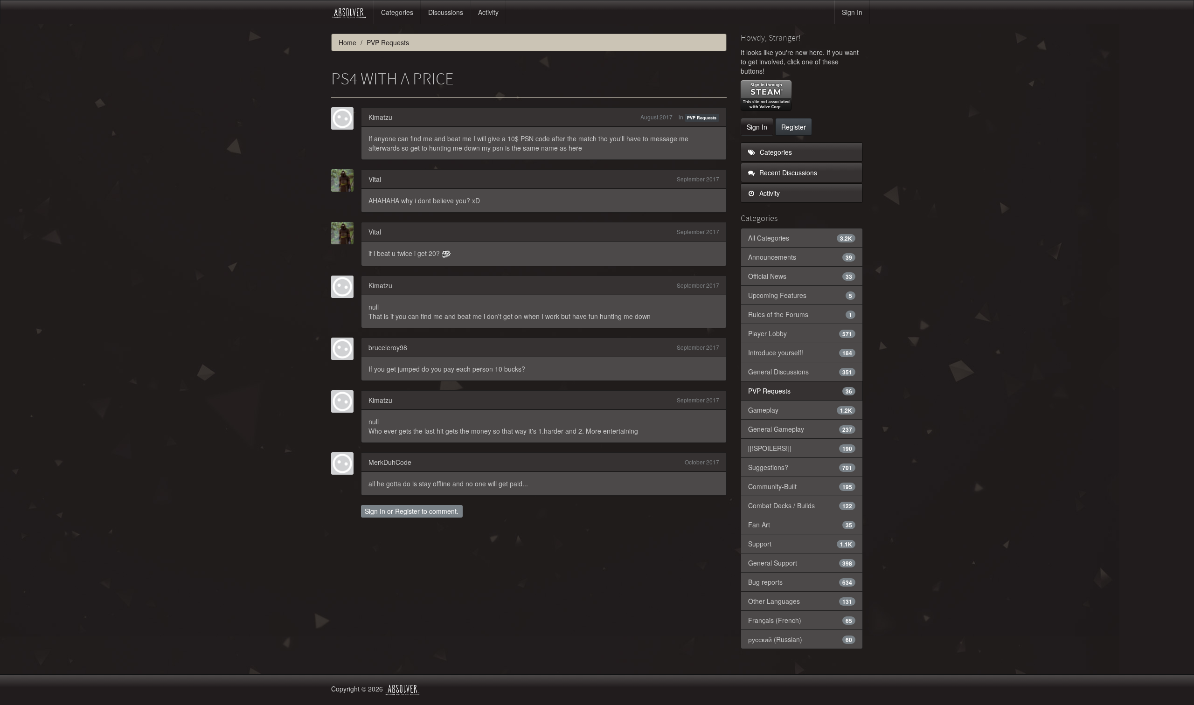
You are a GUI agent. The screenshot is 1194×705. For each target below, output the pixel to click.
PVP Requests (701, 118)
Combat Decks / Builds (800, 505)
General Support (800, 562)
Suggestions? (800, 467)
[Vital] (345, 180)
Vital (374, 179)
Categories (397, 12)
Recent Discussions (787, 172)
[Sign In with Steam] (766, 95)
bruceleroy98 (387, 347)
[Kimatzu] (345, 118)
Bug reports (800, 582)
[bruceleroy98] (345, 349)
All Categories (800, 237)
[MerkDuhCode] (345, 463)
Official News (800, 276)
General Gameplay (800, 429)
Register (407, 511)
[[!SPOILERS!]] (800, 448)
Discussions (445, 12)
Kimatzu (380, 117)
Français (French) (800, 620)
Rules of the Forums (800, 314)
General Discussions (800, 371)
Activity (488, 12)
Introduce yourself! (800, 352)
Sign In (852, 12)
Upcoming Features (800, 295)
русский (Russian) (800, 639)
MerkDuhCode (389, 462)
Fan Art (800, 524)
